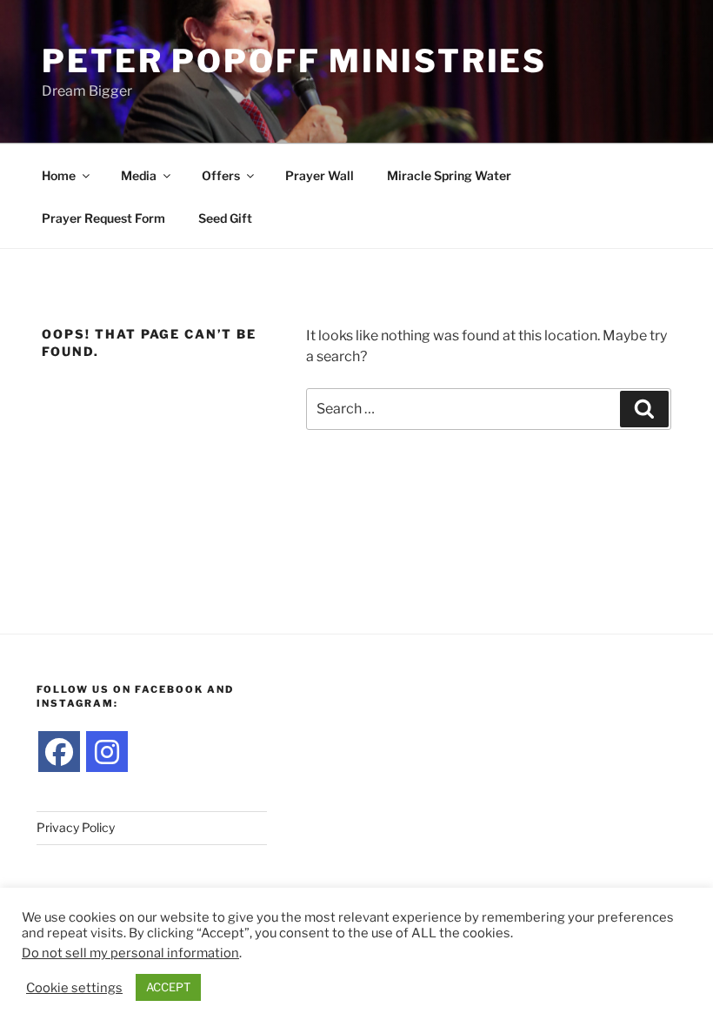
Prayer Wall (319, 175)
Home (59, 175)
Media (139, 175)
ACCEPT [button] (168, 987)
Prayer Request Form (103, 218)
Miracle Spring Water (449, 175)
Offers (221, 175)
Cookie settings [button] (74, 988)
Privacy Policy (76, 827)
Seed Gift (225, 218)
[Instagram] (107, 752)
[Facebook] (59, 752)
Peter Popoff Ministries (294, 61)
